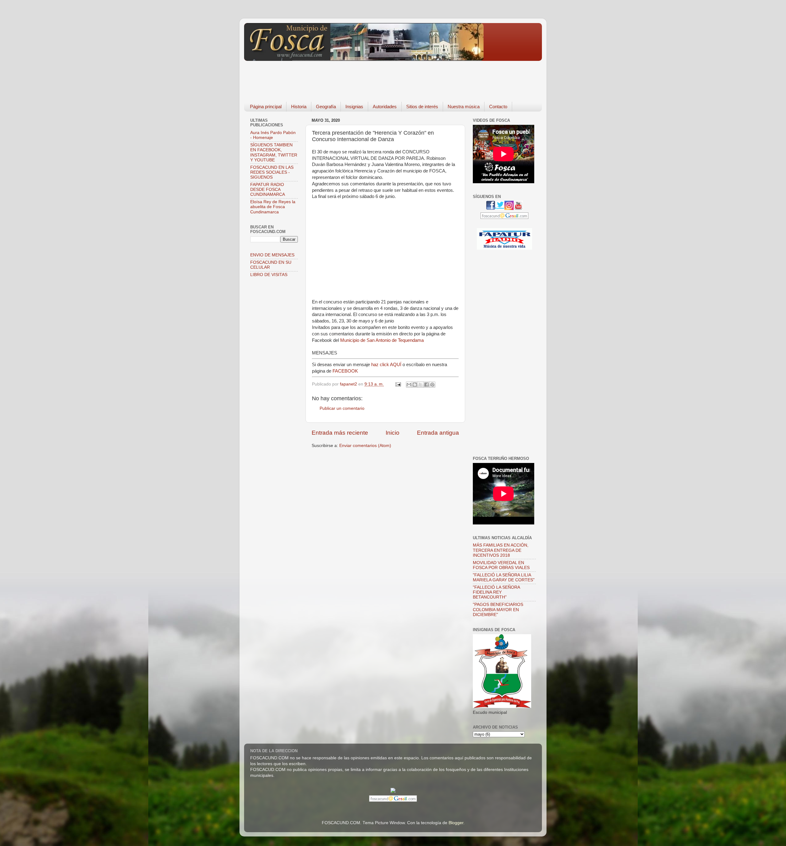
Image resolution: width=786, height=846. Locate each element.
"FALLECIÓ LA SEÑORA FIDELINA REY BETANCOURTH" (496, 592)
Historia (298, 106)
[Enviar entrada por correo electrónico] (397, 384)
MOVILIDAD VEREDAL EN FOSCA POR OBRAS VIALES (501, 565)
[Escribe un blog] (415, 384)
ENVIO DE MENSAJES (272, 255)
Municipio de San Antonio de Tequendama (382, 340)
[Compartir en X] (421, 384)
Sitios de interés (422, 106)
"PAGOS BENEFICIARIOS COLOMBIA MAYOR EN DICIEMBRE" (498, 609)
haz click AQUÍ (386, 364)
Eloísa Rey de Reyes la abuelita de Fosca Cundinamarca (272, 207)
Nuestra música (464, 106)
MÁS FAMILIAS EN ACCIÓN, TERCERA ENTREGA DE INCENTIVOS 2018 (500, 550)
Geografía (326, 106)
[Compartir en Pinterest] (432, 384)
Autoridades (385, 106)
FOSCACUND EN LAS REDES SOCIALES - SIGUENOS (272, 172)
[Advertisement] (356, 77)
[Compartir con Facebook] (426, 384)
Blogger (456, 822)
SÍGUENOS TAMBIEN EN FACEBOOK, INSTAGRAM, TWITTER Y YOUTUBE (273, 152)
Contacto (498, 106)
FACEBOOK (345, 371)
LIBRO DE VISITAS (268, 274)
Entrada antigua (438, 432)
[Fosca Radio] (504, 248)
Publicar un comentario (342, 408)
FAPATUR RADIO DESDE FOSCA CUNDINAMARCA (267, 189)
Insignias (354, 106)
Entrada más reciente (340, 432)
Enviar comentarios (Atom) (365, 445)
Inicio (392, 432)
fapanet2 (349, 384)
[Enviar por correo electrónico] (409, 384)
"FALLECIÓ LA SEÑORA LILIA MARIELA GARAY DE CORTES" (504, 577)
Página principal (266, 106)
